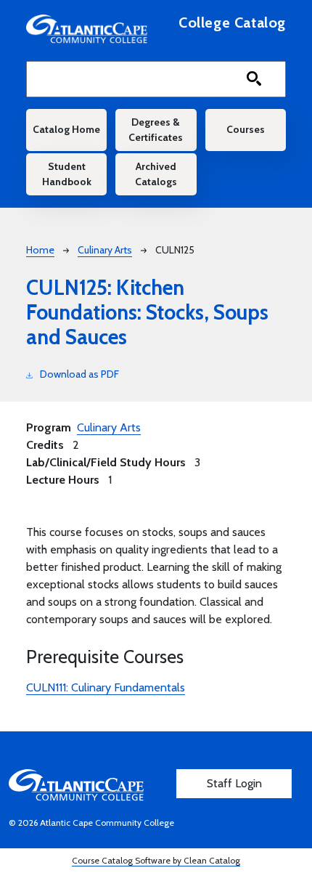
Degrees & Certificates (155, 129)
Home (40, 249)
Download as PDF (79, 374)
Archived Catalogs (156, 174)
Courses (245, 129)
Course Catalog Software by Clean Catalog (156, 860)
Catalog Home (66, 129)
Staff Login (234, 783)
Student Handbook (66, 174)
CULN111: (105, 687)
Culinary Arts (105, 249)
